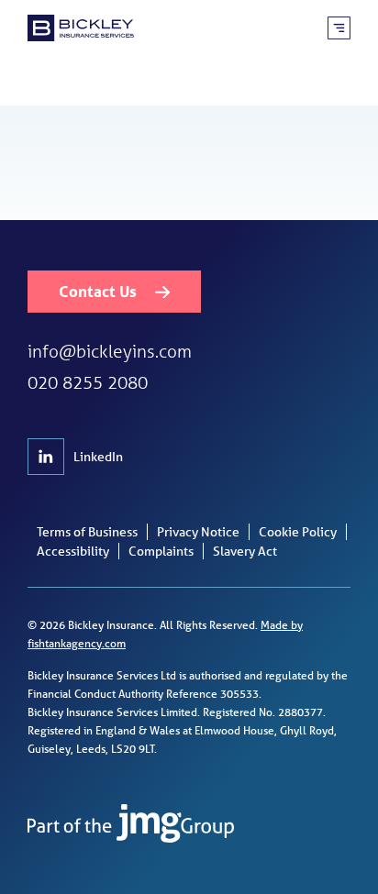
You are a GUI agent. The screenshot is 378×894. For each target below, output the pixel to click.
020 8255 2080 (88, 381)
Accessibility (73, 551)
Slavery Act (245, 551)
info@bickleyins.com (110, 350)
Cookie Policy (298, 532)
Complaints (161, 551)
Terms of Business (87, 532)
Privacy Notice (198, 532)
